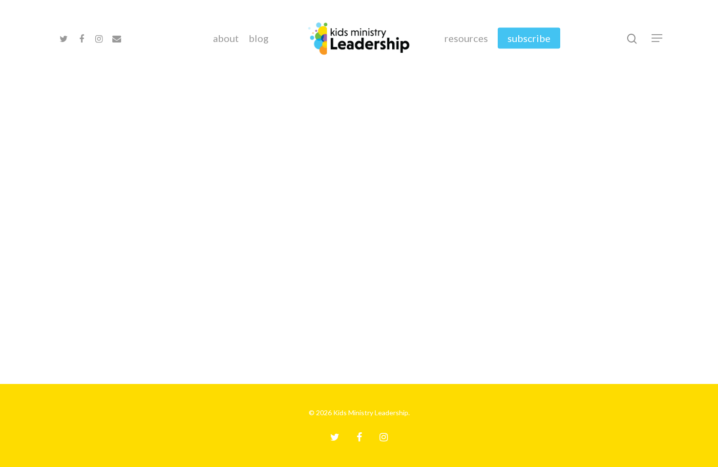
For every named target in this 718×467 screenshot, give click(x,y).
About (226, 38)
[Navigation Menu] (657, 38)
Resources (466, 38)
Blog (259, 38)
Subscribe (528, 38)
